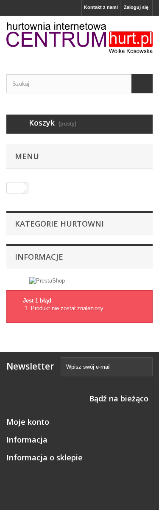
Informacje (39, 257)
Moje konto (27, 422)
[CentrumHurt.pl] (79, 37)
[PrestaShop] (47, 280)
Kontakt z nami (101, 7)
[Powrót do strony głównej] (15, 187)
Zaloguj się (136, 7)
